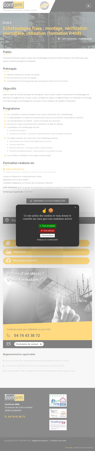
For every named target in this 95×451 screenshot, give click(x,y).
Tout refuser (48, 231)
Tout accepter (48, 226)
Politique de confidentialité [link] (47, 240)
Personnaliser (47, 235)
